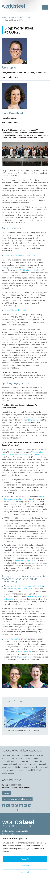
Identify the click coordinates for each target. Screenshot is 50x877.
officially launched (9, 267)
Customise (25, 865)
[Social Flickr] (25, 805)
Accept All (25, 859)
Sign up (6, 793)
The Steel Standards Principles (15, 310)
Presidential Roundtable (29, 270)
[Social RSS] (29, 805)
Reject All (25, 872)
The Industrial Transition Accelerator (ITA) (19, 255)
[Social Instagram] (16, 805)
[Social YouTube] (21, 805)
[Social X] (8, 805)
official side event (24, 652)
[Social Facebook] (4, 805)
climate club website (25, 657)
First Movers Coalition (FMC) (17, 589)
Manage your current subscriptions (17, 799)
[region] (25, 856)
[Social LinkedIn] (12, 805)
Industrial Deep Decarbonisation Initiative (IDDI (25, 586)
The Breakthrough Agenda (23, 560)
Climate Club (12, 639)
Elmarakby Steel (34, 420)
